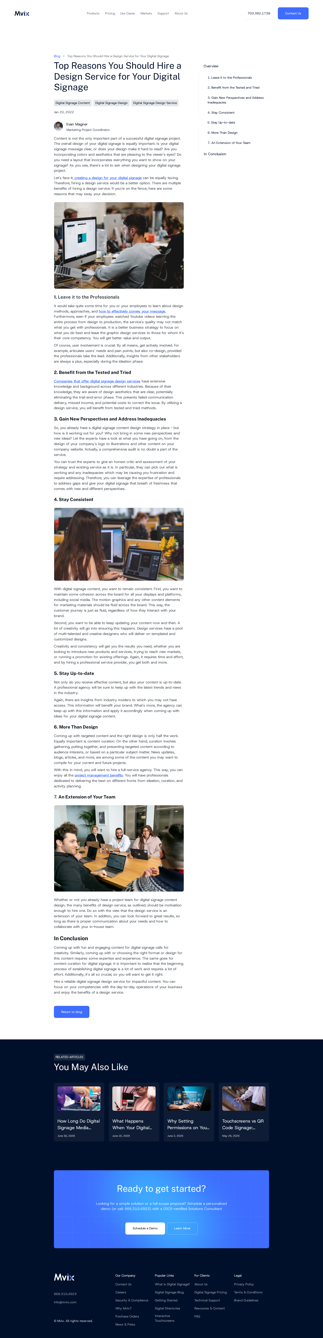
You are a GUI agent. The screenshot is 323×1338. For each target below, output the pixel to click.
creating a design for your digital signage (107, 178)
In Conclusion (215, 154)
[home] (21, 13)
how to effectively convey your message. (132, 311)
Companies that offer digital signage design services (97, 381)
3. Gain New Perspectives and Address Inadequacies (236, 100)
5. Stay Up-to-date (221, 122)
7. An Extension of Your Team (229, 143)
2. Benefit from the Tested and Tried (234, 88)
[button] (93, 13)
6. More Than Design (223, 133)
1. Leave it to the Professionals (230, 78)
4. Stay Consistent (221, 113)
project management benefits (99, 775)
